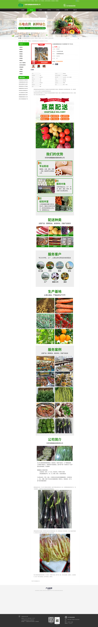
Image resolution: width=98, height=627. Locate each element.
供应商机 (31, 9)
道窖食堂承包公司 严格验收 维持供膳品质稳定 (24, 86)
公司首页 (22, 9)
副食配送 (21, 71)
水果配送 (21, 73)
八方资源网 (27, 621)
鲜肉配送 (21, 53)
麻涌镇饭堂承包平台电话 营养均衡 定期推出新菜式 (24, 88)
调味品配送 (21, 67)
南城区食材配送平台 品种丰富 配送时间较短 (24, 84)
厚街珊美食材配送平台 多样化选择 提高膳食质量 (24, 96)
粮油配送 (21, 51)
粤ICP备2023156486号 (31, 618)
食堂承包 (21, 47)
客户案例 (66, 9)
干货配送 (21, 69)
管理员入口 (34, 621)
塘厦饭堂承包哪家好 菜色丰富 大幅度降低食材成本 (24, 94)
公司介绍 (49, 9)
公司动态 (57, 9)
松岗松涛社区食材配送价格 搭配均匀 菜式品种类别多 (24, 90)
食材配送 (21, 58)
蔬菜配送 (21, 49)
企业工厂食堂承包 (22, 62)
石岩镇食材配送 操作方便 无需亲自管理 (24, 82)
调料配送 (21, 60)
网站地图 (37, 621)
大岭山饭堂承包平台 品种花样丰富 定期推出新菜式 (24, 92)
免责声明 (30, 621)
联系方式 (75, 9)
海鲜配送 (21, 56)
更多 (28, 77)
